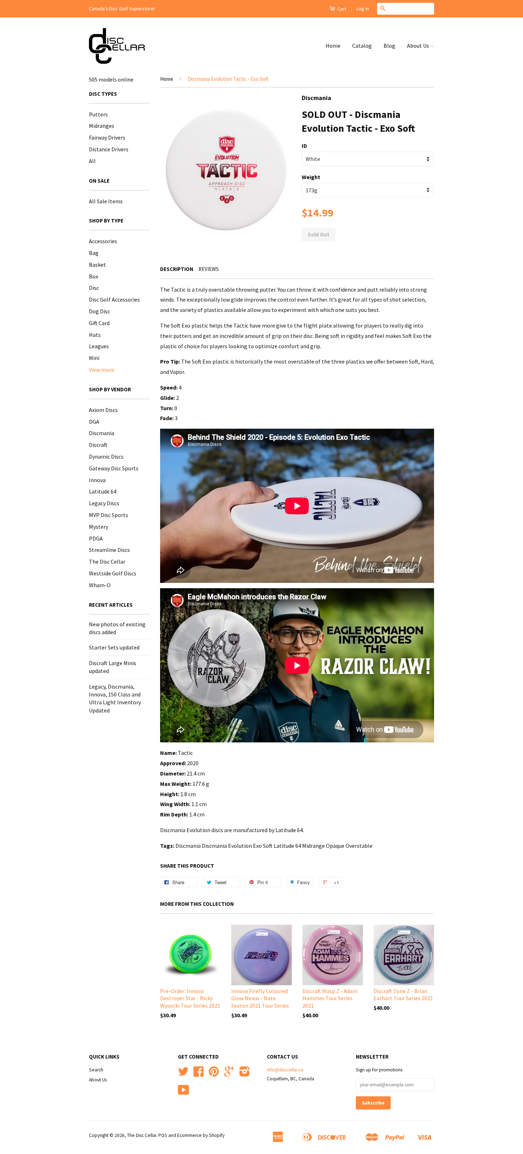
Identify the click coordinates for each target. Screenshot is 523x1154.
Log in (362, 8)
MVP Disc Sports (108, 514)
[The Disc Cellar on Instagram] (244, 1074)
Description (176, 269)
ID (304, 145)
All (92, 161)
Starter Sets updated (114, 647)
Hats (95, 334)
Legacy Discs (104, 503)
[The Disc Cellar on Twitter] (183, 1074)
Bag (94, 252)
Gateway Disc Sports (113, 468)
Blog (389, 45)
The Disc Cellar (107, 561)
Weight (311, 177)
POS (162, 1135)
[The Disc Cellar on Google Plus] (229, 1074)
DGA (94, 421)
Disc (94, 287)
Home (333, 45)
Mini (94, 357)
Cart (341, 9)
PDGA (96, 538)
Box (93, 276)
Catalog (362, 45)
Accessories (103, 241)
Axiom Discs (103, 409)
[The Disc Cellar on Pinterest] (213, 1074)
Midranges (101, 125)
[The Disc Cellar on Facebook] (198, 1074)
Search (96, 1070)
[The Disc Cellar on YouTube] (183, 1093)
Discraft (98, 444)
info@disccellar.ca (285, 1070)
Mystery (98, 526)
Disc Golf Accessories (114, 299)
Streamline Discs (109, 549)
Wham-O (100, 585)
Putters (98, 114)
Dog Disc (99, 311)
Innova (97, 480)
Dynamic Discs (106, 456)
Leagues (99, 346)
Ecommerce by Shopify (200, 1135)
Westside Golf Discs (112, 573)
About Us (418, 45)
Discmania (101, 433)
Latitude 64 (102, 491)
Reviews (209, 269)
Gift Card (99, 323)
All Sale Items (106, 201)
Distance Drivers (108, 149)
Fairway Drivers (107, 137)
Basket (97, 264)
